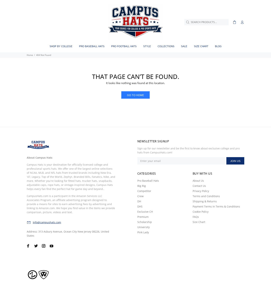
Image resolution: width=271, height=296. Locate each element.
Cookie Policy (201, 211)
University (143, 227)
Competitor (144, 191)
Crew (140, 196)
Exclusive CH (145, 211)
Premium (143, 217)
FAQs (196, 217)
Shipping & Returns (205, 201)
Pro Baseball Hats (148, 180)
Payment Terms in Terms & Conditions (216, 206)
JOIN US (235, 161)
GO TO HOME (135, 95)
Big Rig (141, 186)
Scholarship (144, 222)
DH (139, 201)
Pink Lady (143, 232)
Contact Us (199, 186)
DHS (140, 206)
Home (30, 55)
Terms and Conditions (206, 196)
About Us (198, 180)
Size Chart (199, 222)
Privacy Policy (201, 191)
